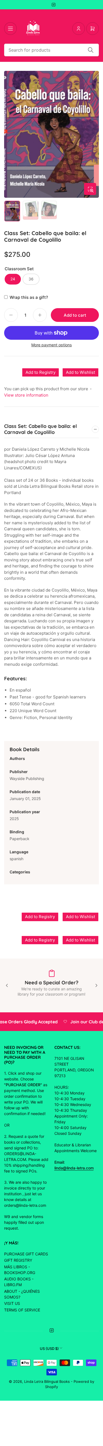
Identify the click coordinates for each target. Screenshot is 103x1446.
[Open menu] (10, 28)
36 (31, 279)
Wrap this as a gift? (29, 297)
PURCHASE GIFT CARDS (26, 1254)
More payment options (51, 344)
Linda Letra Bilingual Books (47, 1381)
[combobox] (51, 50)
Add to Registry (40, 372)
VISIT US (12, 1303)
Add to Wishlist (80, 372)
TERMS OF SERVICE (22, 1310)
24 (12, 279)
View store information (26, 395)
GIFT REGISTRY (18, 1260)
